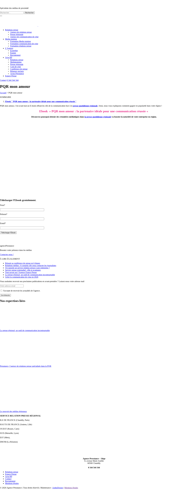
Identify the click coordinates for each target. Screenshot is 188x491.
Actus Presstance (17, 73)
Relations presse (11, 30)
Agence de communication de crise (24, 37)
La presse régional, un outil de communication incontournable (30, 275)
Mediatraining (15, 62)
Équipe (13, 53)
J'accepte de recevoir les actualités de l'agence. (21, 291)
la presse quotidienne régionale (98, 117)
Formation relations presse (20, 46)
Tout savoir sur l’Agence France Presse (21, 272)
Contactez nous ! (7, 254)
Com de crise (15, 67)
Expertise (14, 50)
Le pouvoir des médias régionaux (13, 411)
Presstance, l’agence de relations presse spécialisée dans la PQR (25, 366)
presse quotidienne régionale (85, 106)
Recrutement (15, 55)
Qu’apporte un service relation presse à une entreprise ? (27, 268)
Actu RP (8, 57)
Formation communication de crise (24, 44)
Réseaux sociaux (17, 71)
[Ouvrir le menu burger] (1, 15)
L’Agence (9, 48)
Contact (3, 80)
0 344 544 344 (13, 80)
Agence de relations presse (21, 32)
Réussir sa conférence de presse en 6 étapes (22, 263)
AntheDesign (57, 488)
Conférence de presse (18, 69)
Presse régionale (16, 34)
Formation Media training (20, 41)
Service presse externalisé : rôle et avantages (23, 270)
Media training (11, 39)
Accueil (3, 93)
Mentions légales (12, 483)
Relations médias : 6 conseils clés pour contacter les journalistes (30, 265)
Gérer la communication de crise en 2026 (21, 277)
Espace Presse (10, 76)
